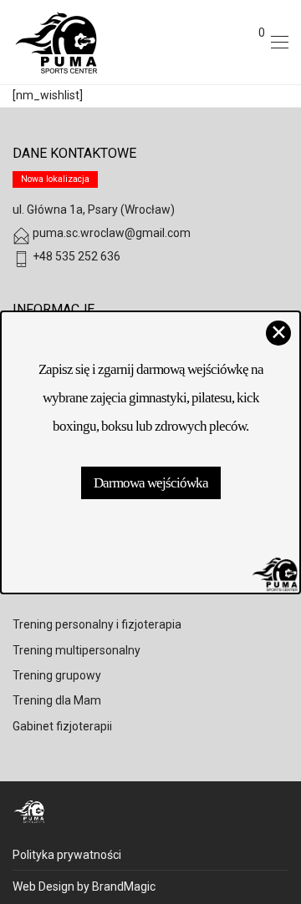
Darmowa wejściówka (151, 483)
